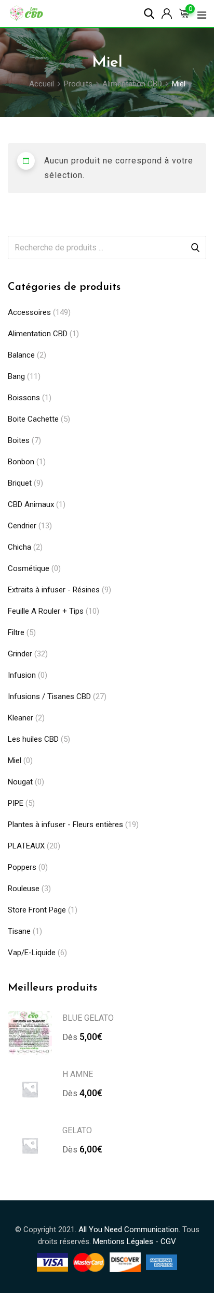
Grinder (20, 653)
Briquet (20, 483)
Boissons (24, 397)
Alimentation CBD (38, 333)
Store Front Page (37, 910)
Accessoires (29, 312)
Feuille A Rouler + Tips (46, 611)
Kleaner (20, 717)
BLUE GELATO (88, 1018)
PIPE (15, 803)
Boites (19, 440)
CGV (168, 1241)
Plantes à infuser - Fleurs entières (65, 824)
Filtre (16, 632)
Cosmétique (28, 568)
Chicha (19, 547)
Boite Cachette (33, 419)
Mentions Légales (123, 1241)
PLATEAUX (26, 846)
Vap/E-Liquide (32, 952)
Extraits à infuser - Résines (54, 589)
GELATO (77, 1130)
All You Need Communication (128, 1229)
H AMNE (77, 1074)
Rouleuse (23, 888)
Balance (21, 355)
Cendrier (22, 525)
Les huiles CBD (33, 739)
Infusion (22, 675)
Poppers (22, 867)
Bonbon (21, 461)
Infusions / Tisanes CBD (49, 696)
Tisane (19, 931)
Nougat (20, 782)
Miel (14, 760)
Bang (16, 376)
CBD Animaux (31, 504)
